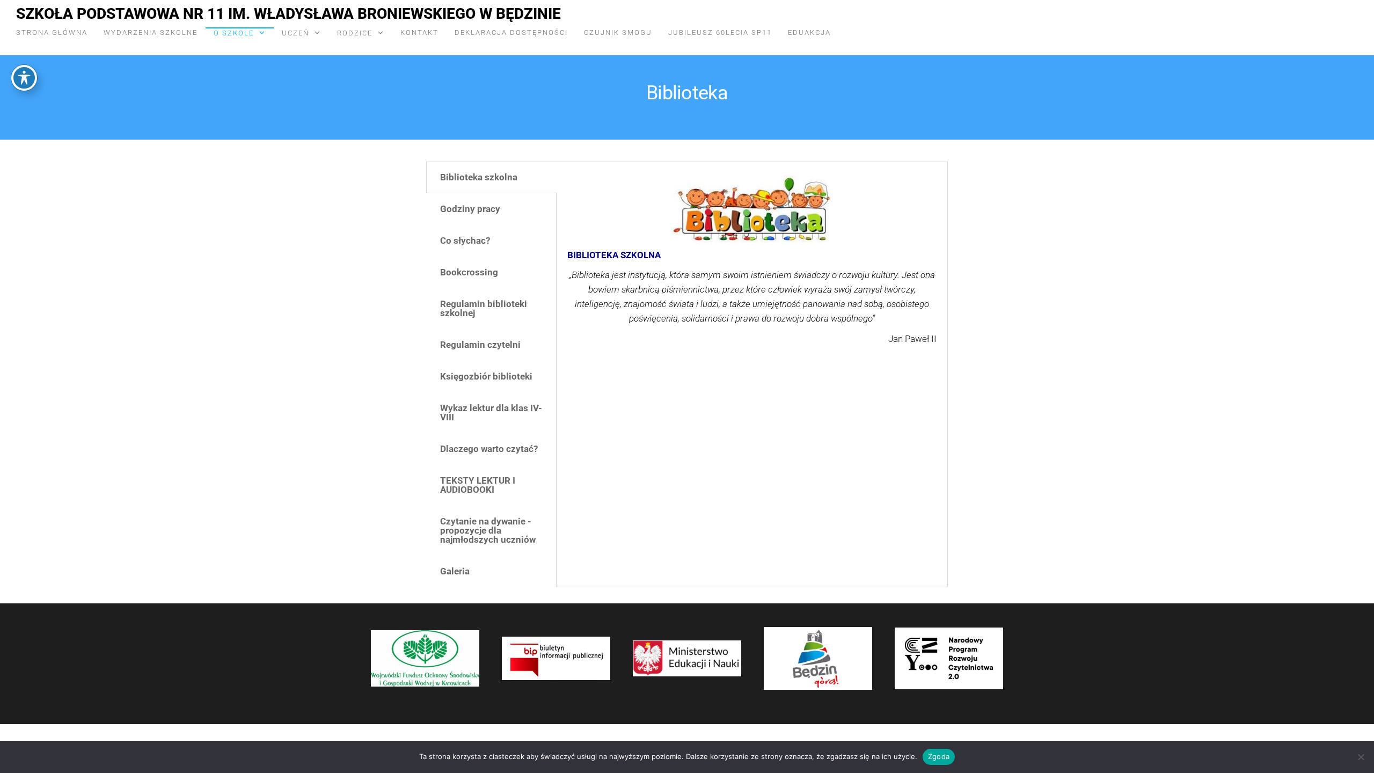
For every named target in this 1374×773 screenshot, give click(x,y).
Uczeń (295, 33)
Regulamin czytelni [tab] (480, 344)
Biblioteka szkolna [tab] (478, 177)
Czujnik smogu (618, 32)
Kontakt (419, 32)
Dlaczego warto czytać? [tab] (489, 448)
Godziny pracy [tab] (470, 208)
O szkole (234, 33)
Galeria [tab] (455, 571)
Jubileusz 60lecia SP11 (720, 32)
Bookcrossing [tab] (469, 272)
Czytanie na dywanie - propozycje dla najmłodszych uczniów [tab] (488, 530)
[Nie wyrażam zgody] (1360, 757)
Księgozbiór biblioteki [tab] (486, 376)
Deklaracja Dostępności (511, 32)
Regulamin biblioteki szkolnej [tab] (483, 308)
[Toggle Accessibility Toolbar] (24, 78)
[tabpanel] (752, 272)
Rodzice (354, 33)
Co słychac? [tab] (465, 240)
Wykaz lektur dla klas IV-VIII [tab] (491, 412)
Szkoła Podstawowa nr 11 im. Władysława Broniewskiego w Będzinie (288, 14)
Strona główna (51, 32)
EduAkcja (809, 32)
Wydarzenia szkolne (151, 32)
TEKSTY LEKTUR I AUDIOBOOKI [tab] (477, 485)
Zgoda (938, 756)
